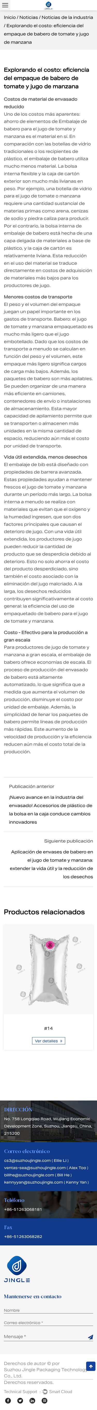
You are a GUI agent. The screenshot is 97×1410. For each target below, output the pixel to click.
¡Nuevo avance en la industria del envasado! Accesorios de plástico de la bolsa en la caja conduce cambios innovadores (50, 810)
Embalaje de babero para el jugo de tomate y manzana (45, 129)
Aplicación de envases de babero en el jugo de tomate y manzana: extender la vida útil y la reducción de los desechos (51, 864)
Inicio (10, 17)
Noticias (28, 17)
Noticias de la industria (67, 17)
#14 (48, 1028)
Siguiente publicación (68, 841)
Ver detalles (47, 1041)
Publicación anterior (31, 786)
